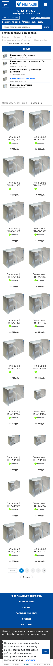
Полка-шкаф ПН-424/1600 (13, 230)
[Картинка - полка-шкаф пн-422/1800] (39, 533)
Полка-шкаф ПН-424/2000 (13, 138)
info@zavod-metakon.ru (40, 18)
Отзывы (26, 619)
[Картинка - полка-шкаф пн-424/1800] (13, 166)
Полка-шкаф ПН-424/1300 (39, 275)
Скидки (26, 607)
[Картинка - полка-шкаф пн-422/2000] (39, 487)
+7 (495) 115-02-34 (26, 11)
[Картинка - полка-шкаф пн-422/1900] (13, 533)
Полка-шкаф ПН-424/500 (39, 458)
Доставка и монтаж (26, 613)
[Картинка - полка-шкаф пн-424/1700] (39, 166)
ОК (45, 651)
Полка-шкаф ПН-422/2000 (39, 504)
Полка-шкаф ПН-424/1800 (13, 184)
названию (36, 103)
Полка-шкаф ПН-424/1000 (13, 367)
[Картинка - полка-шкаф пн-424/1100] (39, 304)
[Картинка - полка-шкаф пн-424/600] (13, 441)
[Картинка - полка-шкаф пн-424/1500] (39, 212)
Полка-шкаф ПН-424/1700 (39, 184)
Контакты (26, 625)
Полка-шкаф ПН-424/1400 (13, 275)
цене (24, 103)
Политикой (29, 660)
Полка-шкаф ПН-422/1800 (39, 550)
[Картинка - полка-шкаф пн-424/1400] (13, 258)
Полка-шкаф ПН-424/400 (13, 504)
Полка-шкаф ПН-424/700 (39, 413)
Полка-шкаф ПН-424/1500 (39, 230)
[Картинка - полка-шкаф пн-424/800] (13, 395)
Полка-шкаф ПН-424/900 (39, 367)
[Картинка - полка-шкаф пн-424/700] (39, 395)
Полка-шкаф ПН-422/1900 (13, 550)
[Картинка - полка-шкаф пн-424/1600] (13, 212)
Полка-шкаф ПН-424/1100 (39, 321)
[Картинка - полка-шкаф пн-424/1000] (13, 349)
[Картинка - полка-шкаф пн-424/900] (39, 349)
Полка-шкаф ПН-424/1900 (39, 138)
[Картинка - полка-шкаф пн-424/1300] (39, 258)
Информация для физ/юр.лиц (26, 596)
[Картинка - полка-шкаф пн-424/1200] (13, 304)
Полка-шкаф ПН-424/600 (13, 458)
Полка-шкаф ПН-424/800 (13, 413)
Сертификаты (26, 602)
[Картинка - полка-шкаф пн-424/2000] (13, 121)
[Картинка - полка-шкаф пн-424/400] (13, 487)
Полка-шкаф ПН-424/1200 (13, 321)
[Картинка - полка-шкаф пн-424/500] (39, 441)
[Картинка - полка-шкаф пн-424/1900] (39, 121)
